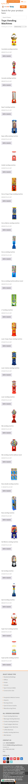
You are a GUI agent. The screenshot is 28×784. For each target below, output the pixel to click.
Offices (6, 680)
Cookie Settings (17, 779)
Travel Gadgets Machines (11, 724)
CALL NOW (6, 3)
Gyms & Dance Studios (10, 705)
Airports (6, 700)
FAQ (4, 751)
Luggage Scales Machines (11, 727)
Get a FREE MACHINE (8, 749)
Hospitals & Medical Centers (12, 697)
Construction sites (9, 690)
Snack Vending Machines (11, 716)
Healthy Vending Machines (11, 732)
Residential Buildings (10, 677)
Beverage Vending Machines (12, 719)
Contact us (6, 747)
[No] (26, 765)
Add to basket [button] (7, 56)
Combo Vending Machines (11, 721)
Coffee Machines (8, 729)
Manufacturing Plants (10, 708)
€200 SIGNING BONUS (13, 1)
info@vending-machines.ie (14, 745)
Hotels (6, 682)
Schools (6, 685)
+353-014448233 (10, 743)
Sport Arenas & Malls (10, 688)
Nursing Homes (8, 703)
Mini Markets (7, 735)
